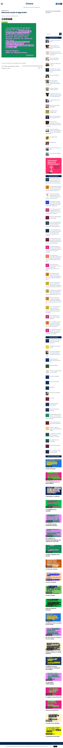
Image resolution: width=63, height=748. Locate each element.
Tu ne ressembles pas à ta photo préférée (53, 482)
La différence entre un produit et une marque (53, 623)
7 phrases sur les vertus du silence (55, 41)
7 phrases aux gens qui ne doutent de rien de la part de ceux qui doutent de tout (55, 95)
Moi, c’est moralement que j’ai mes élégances (55, 451)
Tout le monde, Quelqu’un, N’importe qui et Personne (55, 422)
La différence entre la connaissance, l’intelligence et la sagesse (53, 668)
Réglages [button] (50, 746)
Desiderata (52, 387)
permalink (24, 63)
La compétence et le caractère (51, 510)
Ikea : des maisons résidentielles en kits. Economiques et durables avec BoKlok (53, 82)
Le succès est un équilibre (52, 723)
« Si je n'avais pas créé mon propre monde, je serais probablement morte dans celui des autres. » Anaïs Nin (53, 211)
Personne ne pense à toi (52, 710)
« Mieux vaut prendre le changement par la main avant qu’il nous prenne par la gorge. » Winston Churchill (53, 196)
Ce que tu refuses (50, 595)
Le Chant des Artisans (51, 569)
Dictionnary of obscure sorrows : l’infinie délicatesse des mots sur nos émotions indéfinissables (53, 131)
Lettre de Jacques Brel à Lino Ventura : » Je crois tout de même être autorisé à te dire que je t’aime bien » (53, 416)
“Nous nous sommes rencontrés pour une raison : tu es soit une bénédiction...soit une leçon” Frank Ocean (53, 267)
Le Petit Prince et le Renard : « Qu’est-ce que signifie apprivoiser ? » (55, 341)
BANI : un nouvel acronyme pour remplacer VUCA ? (55, 117)
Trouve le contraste (51, 582)
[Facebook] (3, 19)
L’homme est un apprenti (55, 392)
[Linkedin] (7, 19)
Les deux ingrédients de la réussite (53, 555)
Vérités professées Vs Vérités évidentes (53, 652)
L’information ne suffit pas (53, 496)
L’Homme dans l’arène (54, 381)
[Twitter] (5, 19)
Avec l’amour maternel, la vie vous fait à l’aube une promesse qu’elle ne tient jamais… (53, 353)
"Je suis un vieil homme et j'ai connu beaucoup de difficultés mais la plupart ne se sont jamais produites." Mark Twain (53, 284)
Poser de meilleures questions (51, 609)
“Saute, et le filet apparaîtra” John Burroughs (55, 217)
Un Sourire (52, 398)
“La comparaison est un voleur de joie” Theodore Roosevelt (55, 317)
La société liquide (53, 137)
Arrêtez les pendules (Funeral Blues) (54, 404)
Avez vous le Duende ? (54, 75)
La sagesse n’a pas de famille (53, 697)
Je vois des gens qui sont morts (55, 100)
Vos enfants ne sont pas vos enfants (55, 346)
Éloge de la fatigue (54, 365)
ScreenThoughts (5, 10)
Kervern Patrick (15, 16)
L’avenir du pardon (51, 468)
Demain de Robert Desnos (55, 445)
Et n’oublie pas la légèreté (55, 153)
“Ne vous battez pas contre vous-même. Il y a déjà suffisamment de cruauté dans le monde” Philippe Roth (53, 324)
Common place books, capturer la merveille (54, 59)
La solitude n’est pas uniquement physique (51, 524)
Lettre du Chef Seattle (54, 376)
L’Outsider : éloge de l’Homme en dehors (54, 89)
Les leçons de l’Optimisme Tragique (55, 64)
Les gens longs (53, 142)
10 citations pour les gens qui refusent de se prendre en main (55, 70)
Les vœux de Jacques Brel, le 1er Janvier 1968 (56, 371)
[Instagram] (9, 19)
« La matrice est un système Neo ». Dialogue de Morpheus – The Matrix (55, 435)
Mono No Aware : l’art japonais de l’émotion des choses (55, 47)
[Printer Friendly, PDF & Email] (4, 22)
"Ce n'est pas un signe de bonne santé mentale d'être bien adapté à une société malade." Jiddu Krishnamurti (53, 203)
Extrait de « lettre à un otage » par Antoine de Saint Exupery (55, 429)
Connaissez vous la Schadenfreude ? (53, 111)
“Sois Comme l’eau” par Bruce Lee (54, 409)
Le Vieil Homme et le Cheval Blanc (54, 440)
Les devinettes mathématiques (50, 683)
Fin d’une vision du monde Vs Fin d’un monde (53, 638)
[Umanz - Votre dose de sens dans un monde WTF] (29, 3)
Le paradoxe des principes (53, 736)
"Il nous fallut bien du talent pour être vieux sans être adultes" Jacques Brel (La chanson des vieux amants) (53, 331)
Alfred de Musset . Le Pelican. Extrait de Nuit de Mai (55, 361)
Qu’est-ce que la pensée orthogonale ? (55, 106)
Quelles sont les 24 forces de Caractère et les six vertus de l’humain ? (56, 53)
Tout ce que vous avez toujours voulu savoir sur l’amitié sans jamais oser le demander (53, 124)
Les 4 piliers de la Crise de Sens (55, 148)
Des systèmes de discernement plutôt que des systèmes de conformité (53, 540)
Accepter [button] (55, 746)
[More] (11, 19)
